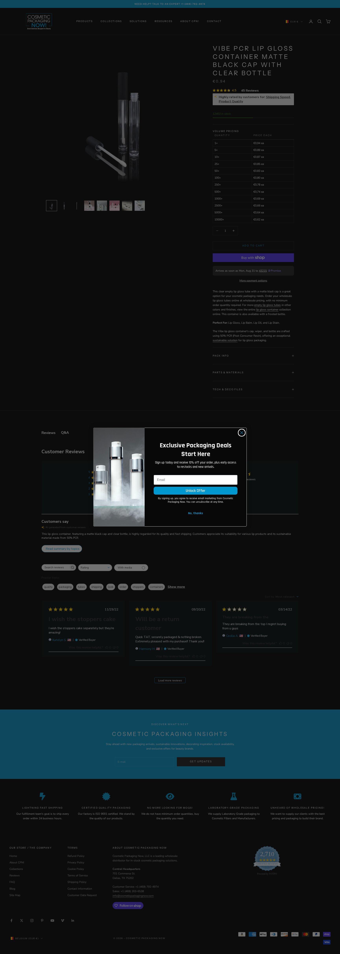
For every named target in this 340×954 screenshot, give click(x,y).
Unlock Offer (195, 490)
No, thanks (195, 513)
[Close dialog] (241, 432)
